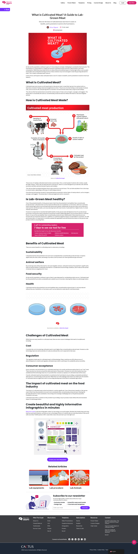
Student (78, 523)
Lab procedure (56, 488)
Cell (48, 523)
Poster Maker (72, 2)
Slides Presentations (67, 520)
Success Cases (37, 528)
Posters (64, 528)
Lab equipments (36, 488)
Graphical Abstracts (67, 523)
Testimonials (36, 525)
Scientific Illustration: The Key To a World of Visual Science (112, 522)
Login (122, 2)
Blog (115, 2)
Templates (81, 2)
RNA (48, 525)
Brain (48, 520)
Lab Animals (75, 488)
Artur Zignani (54, 27)
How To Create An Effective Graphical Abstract (110, 531)
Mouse (49, 528)
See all (49, 531)
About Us (108, 2)
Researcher (79, 525)
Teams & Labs (80, 528)
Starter (78, 520)
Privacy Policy (93, 549)
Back (7, 9)
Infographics (65, 525)
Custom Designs (95, 523)
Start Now (131, 2)
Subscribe (85, 507)
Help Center (94, 525)
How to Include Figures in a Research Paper (112, 526)
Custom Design (98, 2)
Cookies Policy (101, 549)
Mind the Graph (60, 178)
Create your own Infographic (57, 459)
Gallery (63, 2)
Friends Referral (37, 523)
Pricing (89, 2)
